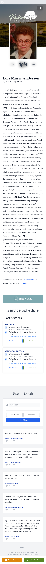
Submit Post (23, 420)
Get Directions (13, 341)
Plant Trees (32, 341)
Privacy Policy (17, 554)
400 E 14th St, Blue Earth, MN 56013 (22, 336)
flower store (28, 283)
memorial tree (29, 279)
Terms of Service (29, 554)
